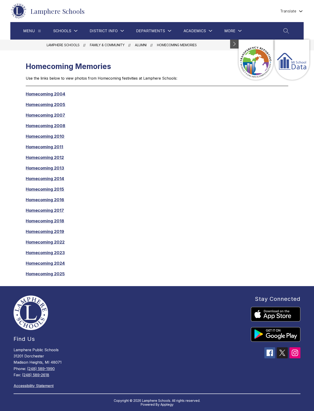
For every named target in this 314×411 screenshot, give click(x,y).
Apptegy (167, 404)
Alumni (141, 45)
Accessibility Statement (34, 385)
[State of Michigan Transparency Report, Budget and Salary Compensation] (256, 60)
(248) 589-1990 (41, 368)
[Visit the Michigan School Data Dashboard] (292, 60)
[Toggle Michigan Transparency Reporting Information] (234, 44)
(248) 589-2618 (35, 375)
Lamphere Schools (63, 45)
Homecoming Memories (177, 45)
